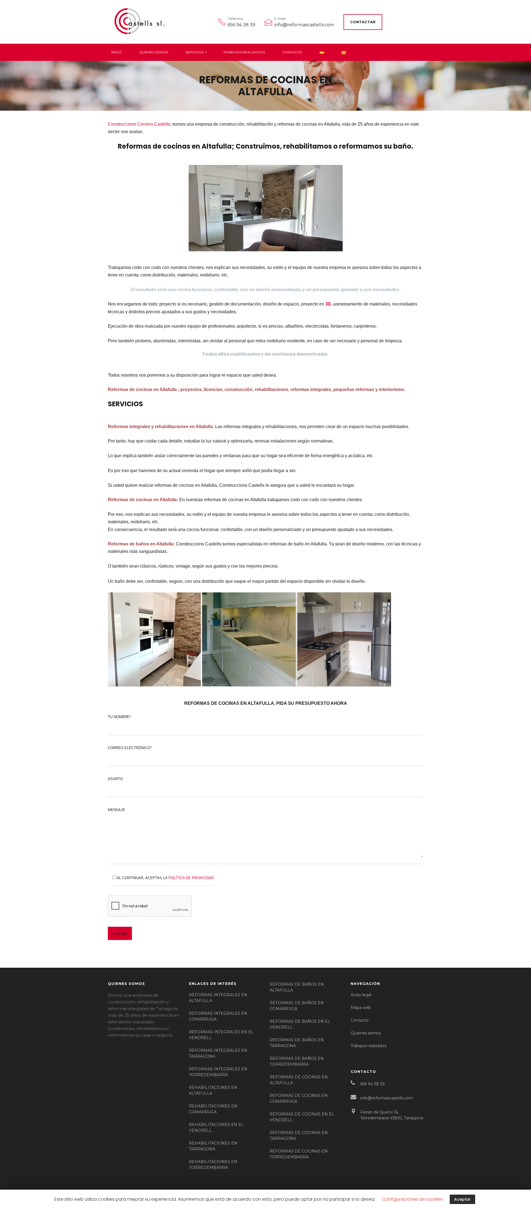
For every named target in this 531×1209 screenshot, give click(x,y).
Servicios (195, 52)
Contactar (363, 22)
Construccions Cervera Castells (139, 124)
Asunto (115, 779)
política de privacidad (191, 878)
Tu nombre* (119, 717)
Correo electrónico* (130, 748)
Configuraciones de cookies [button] (412, 1199)
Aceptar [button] (462, 1199)
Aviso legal (361, 994)
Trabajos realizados (244, 52)
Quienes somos (153, 52)
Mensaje (116, 810)
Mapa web (361, 1007)
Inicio (116, 52)
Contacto (292, 52)
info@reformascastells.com (304, 24)
